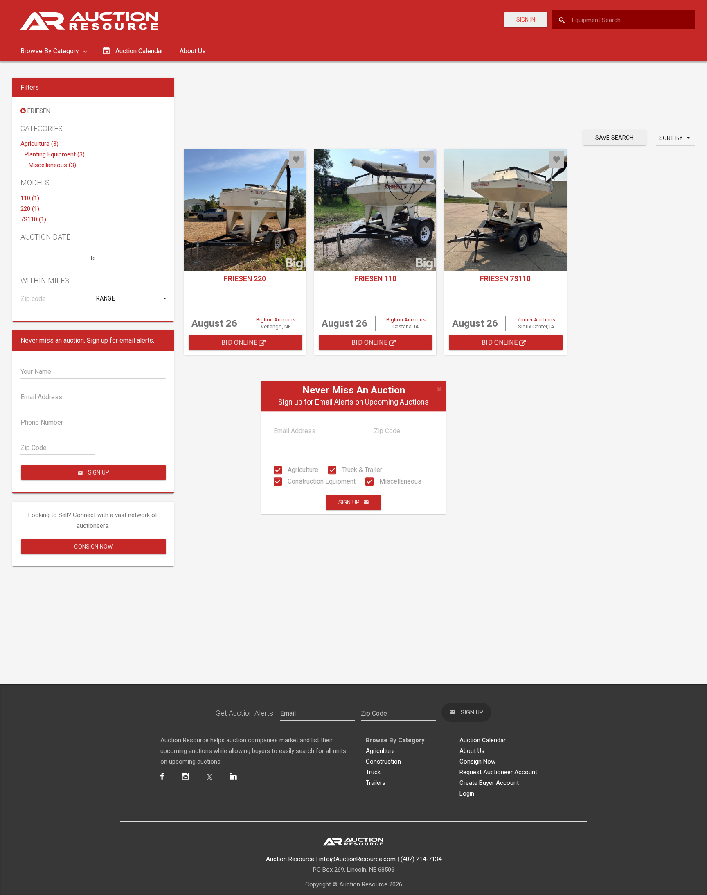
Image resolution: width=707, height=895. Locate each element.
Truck (373, 772)
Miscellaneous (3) (52, 165)
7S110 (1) (33, 219)
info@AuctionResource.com (357, 859)
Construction (383, 761)
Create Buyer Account (489, 783)
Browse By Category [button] (50, 51)
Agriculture (302, 470)
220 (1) (29, 208)
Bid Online (240, 342)
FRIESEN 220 (245, 278)
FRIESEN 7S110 (505, 278)
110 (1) (29, 198)
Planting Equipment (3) (55, 154)
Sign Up (349, 502)
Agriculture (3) (39, 143)
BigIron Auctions (275, 319)
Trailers (375, 783)
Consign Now (93, 546)
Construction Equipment (321, 481)
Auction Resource (290, 859)
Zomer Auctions (536, 319)
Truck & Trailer (361, 470)
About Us (193, 51)
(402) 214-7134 (421, 859)
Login (466, 793)
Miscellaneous (399, 481)
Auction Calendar (482, 740)
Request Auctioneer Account (498, 772)
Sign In (525, 19)
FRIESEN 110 (375, 278)
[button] (132, 298)
